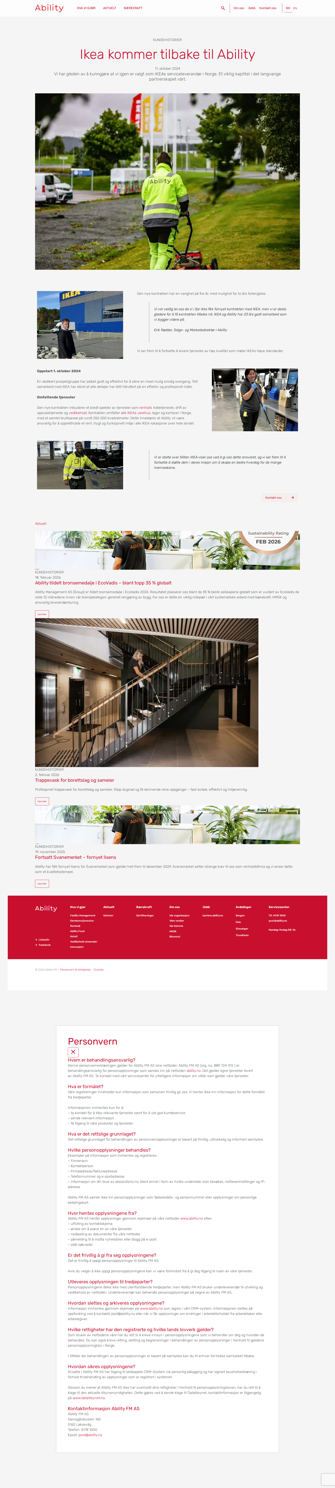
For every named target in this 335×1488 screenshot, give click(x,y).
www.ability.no (191, 1218)
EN (295, 8)
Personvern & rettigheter (75, 969)
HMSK (172, 931)
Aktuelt (108, 907)
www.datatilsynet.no (89, 1398)
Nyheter (108, 915)
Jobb (252, 8)
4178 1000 (279, 915)
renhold (145, 408)
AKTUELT (109, 8)
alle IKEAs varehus (135, 413)
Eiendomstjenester (82, 920)
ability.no (194, 1071)
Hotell (73, 936)
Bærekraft (144, 907)
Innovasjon (77, 946)
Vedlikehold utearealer (83, 941)
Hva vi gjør (77, 907)
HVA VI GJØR (86, 8)
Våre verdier (176, 920)
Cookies (99, 969)
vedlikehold (78, 413)
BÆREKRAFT (133, 8)
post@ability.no (278, 920)
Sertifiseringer (145, 915)
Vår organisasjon (179, 915)
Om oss (239, 8)
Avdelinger (243, 907)
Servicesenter (279, 907)
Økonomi (174, 936)
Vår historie (176, 925)
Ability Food (77, 931)
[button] (223, 8)
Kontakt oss (267, 8)
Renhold (75, 925)
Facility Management (82, 915)
